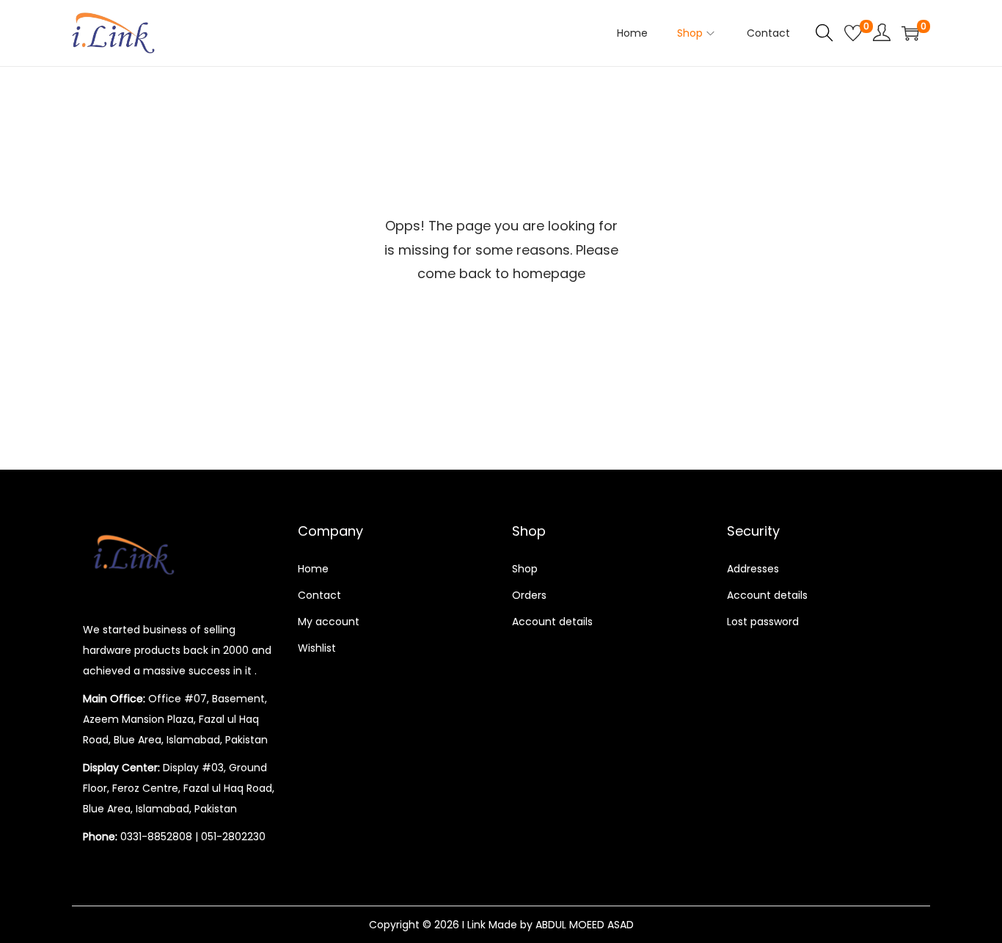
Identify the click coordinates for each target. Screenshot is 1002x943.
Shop (525, 568)
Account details (552, 621)
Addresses (753, 568)
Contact (319, 595)
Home (313, 568)
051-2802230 (233, 836)
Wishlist (317, 648)
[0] (853, 33)
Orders (529, 595)
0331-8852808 (156, 836)
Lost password (763, 621)
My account (328, 621)
